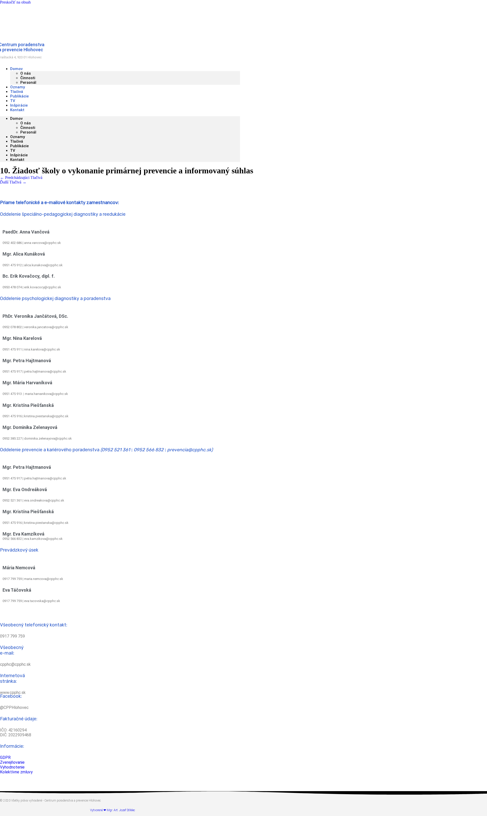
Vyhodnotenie (12, 767)
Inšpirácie (19, 155)
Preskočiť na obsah (15, 2)
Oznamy (17, 137)
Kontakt (17, 110)
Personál (28, 82)
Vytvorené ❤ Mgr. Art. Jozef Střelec (112, 810)
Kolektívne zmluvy (16, 772)
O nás (25, 73)
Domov (16, 68)
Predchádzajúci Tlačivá (21, 177)
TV (12, 150)
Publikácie (19, 146)
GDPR (5, 757)
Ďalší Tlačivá (13, 182)
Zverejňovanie (12, 762)
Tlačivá (16, 141)
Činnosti (27, 78)
